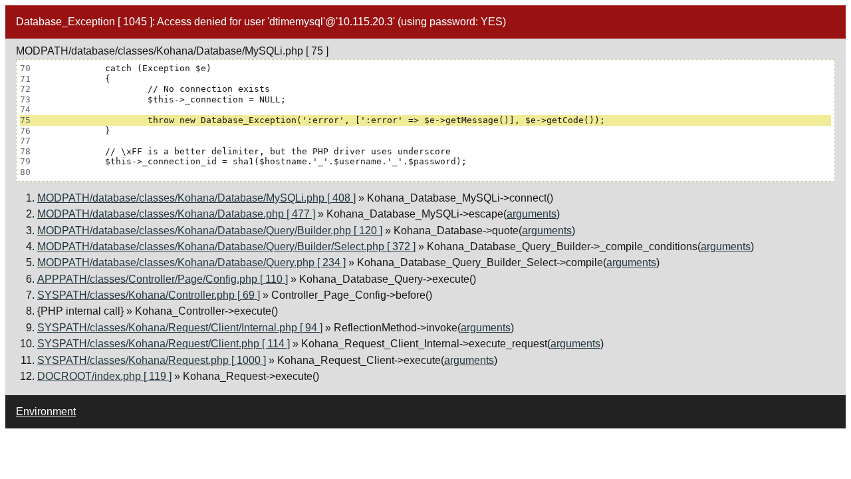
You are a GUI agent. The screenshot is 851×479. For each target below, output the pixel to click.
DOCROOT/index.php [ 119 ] (104, 376)
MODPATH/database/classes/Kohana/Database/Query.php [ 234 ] (191, 262)
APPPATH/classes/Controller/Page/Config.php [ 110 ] (162, 279)
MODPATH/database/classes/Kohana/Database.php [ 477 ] (176, 214)
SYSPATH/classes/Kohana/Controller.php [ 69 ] (148, 295)
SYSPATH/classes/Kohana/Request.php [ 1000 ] (151, 360)
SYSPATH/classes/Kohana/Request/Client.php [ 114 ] (163, 343)
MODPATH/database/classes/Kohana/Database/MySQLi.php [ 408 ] (196, 198)
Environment (46, 411)
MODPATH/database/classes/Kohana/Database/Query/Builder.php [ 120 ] (209, 230)
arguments (531, 214)
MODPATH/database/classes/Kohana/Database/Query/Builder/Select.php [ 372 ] (226, 246)
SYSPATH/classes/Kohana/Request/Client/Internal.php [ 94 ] (179, 327)
